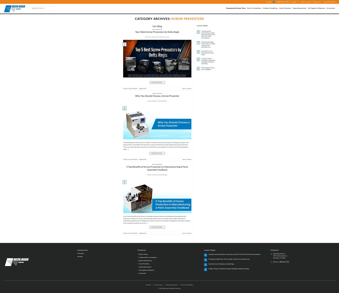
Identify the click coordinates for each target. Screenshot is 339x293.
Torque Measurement (299, 8)
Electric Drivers (143, 254)
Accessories (331, 8)
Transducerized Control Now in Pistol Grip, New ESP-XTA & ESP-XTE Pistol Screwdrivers (208, 34)
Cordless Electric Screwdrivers (148, 257)
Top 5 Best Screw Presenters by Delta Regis (157, 32)
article (144, 88)
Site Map (80, 256)
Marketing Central (82, 250)
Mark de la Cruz (164, 37)
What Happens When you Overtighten (208, 68)
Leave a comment (186, 88)
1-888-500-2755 (282, 2)
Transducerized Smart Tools (236, 8)
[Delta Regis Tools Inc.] (15, 8)
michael (164, 101)
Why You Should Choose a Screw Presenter (157, 96)
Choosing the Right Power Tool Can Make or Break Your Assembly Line (208, 44)
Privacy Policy (158, 285)
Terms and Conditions (187, 285)
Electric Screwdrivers (254, 8)
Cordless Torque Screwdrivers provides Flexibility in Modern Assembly (208, 61)
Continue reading (157, 82)
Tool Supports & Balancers (316, 8)
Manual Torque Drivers (145, 260)
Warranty (148, 285)
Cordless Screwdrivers (270, 8)
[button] (305, 2)
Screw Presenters (285, 8)
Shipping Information (171, 285)
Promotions (80, 253)
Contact (294, 2)
